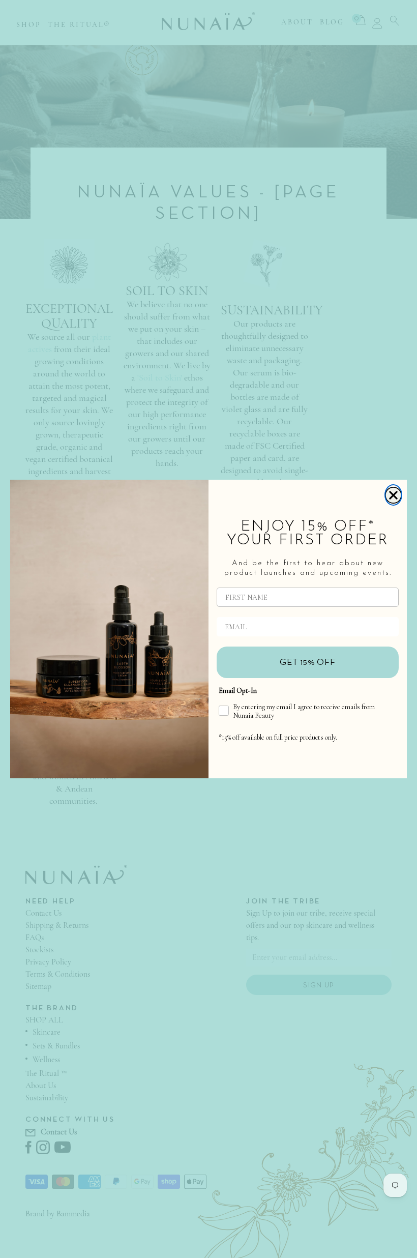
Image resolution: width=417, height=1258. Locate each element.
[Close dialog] (393, 495)
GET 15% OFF (308, 662)
